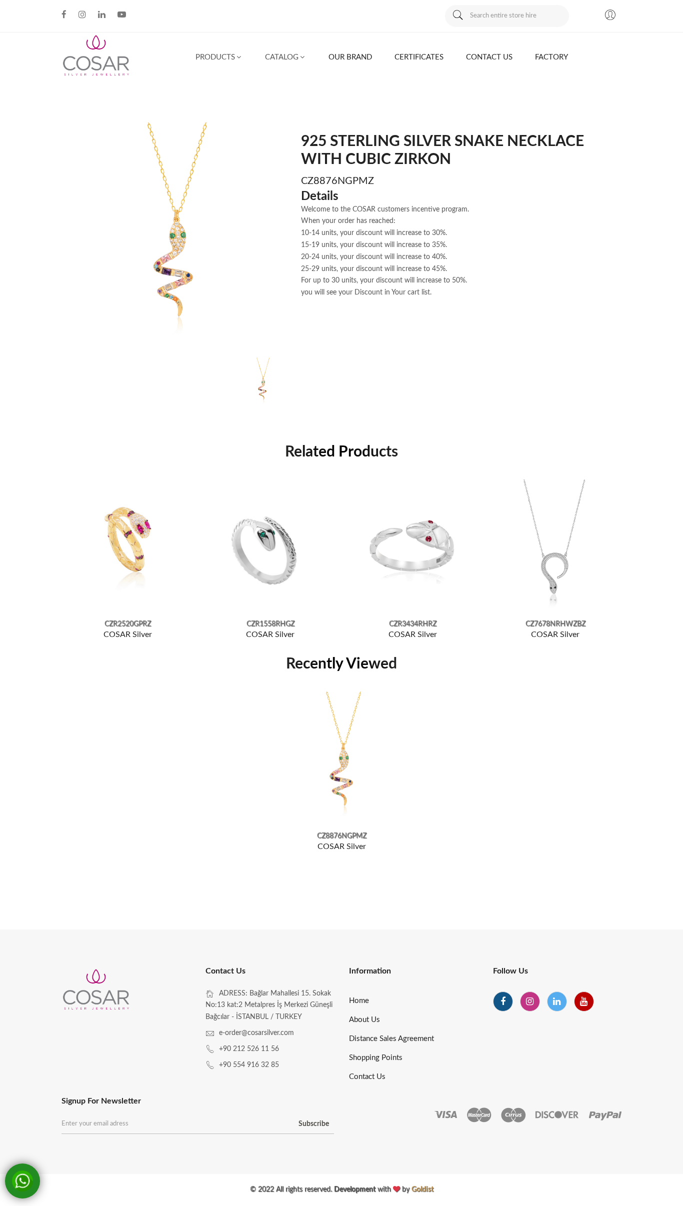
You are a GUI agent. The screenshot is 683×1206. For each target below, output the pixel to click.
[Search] (457, 16)
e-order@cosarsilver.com (256, 1033)
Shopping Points (375, 1058)
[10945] (412, 546)
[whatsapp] (22, 1181)
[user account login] (610, 16)
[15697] (555, 546)
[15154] (270, 546)
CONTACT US (489, 57)
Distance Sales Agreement (391, 1038)
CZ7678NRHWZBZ (556, 624)
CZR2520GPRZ (127, 624)
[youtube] (584, 1002)
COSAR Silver (128, 634)
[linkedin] (557, 1002)
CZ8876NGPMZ (341, 836)
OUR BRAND (350, 57)
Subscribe (313, 1124)
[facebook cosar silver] (64, 14)
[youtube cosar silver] (122, 14)
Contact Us (367, 1076)
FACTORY (551, 57)
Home (359, 1000)
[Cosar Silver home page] (97, 991)
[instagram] (530, 1002)
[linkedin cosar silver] (102, 14)
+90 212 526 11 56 (249, 1049)
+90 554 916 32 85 (249, 1065)
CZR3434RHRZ (412, 624)
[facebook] (503, 1002)
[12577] (128, 546)
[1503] (342, 758)
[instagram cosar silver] (82, 14)
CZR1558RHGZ (270, 624)
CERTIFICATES (419, 57)
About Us (364, 1020)
